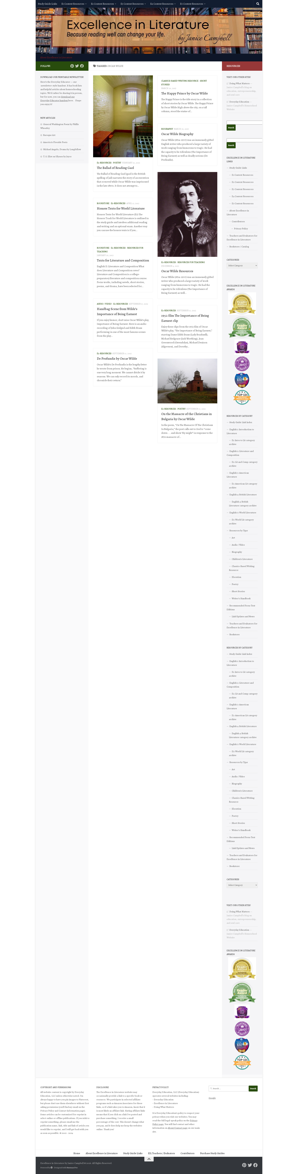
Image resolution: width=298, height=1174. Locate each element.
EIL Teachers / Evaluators (161, 1153)
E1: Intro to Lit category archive (242, 442)
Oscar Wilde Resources (177, 271)
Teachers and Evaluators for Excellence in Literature (242, 237)
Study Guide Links (47, 4)
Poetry (117, 162)
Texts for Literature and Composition (123, 260)
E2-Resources (104, 162)
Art (233, 537)
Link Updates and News (243, 616)
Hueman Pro (72, 1167)
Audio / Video (104, 303)
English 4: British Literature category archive (243, 503)
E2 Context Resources (102, 4)
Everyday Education (239, 101)
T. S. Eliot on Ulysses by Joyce (57, 156)
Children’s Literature (242, 559)
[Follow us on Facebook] (82, 66)
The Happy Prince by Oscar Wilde (184, 93)
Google (212, 1098)
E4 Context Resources (161, 4)
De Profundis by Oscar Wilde (117, 358)
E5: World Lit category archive (241, 521)
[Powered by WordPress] (52, 1168)
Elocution (236, 577)
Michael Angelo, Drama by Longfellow (62, 149)
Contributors (238, 221)
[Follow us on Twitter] (77, 66)
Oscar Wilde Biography (177, 134)
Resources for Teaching (191, 262)
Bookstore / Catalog (239, 246)
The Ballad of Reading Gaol (115, 167)
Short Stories (238, 591)
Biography (167, 128)
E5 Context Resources (191, 4)
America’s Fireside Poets (55, 142)
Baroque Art (49, 135)
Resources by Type (238, 530)
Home (76, 1153)
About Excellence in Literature (56, 57)
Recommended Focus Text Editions (241, 607)
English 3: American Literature (238, 474)
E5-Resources (118, 203)
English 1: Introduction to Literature (240, 431)
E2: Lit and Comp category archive (243, 463)
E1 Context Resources (72, 4)
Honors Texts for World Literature (121, 208)
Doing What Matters (239, 83)
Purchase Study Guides (212, 1153)
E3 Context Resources (132, 4)
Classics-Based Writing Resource (179, 80)
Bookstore (103, 203)
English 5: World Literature (242, 512)
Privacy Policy (241, 228)
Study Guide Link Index (240, 422)
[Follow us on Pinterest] (72, 66)
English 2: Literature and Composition (240, 453)
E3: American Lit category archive (243, 485)
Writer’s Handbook (241, 598)
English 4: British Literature (243, 494)
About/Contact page (177, 1127)
